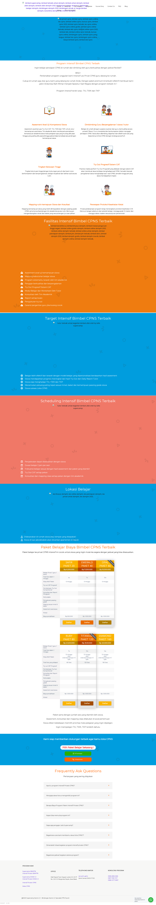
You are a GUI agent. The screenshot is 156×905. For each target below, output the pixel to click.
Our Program (78, 6)
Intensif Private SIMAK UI (30, 879)
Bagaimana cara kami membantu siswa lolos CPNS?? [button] (65, 835)
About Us (67, 6)
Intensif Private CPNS (29, 882)
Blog (126, 6)
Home (59, 6)
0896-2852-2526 (113, 876)
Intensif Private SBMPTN (30, 873)
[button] (78, 747)
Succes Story (100, 6)
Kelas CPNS (26, 886)
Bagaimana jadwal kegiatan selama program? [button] (62, 855)
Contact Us (111, 6)
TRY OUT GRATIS (70, 10)
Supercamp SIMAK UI (29, 877)
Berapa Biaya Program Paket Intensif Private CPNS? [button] (65, 805)
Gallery (59, 10)
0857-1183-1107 (113, 878)
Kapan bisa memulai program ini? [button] (58, 815)
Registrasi (89, 6)
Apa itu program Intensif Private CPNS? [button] (60, 785)
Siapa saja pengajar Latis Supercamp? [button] (59, 825)
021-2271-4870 (83, 876)
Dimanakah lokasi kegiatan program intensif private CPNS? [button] (67, 845)
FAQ (119, 6)
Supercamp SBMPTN (29, 871)
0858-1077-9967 (113, 880)
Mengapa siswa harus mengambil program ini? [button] (63, 795)
